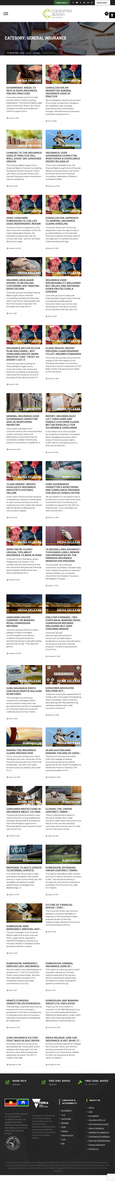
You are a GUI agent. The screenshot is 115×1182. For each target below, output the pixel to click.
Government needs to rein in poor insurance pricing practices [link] (21, 90)
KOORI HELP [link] (20, 1081)
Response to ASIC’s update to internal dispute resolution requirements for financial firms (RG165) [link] (24, 868)
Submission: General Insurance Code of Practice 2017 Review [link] (59, 964)
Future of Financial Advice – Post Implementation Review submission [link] (61, 905)
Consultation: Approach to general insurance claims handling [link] (62, 221)
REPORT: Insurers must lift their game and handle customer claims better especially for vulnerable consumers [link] (62, 422)
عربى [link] (63, 1115)
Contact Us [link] (93, 1149)
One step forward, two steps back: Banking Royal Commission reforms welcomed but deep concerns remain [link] (63, 623)
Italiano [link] (64, 1131)
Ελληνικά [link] (65, 1123)
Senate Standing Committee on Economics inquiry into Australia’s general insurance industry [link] (23, 1001)
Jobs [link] (90, 1112)
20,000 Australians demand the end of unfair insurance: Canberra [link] (63, 751)
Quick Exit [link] (102, 2)
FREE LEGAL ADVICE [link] (96, 1081)
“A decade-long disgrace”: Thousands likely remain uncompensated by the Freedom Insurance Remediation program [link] (63, 555)
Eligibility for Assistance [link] (98, 1132)
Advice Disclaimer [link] (96, 1128)
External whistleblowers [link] (99, 1141)
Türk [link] (63, 1139)
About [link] (91, 1108)
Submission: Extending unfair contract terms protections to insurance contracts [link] (63, 868)
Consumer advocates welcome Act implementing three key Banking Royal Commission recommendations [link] (63, 689)
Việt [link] (63, 1143)
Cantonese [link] (66, 1119)
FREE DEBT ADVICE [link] (59, 1081)
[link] (112, 15)
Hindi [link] (63, 1127)
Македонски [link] (67, 1135)
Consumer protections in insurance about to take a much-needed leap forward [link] (23, 810)
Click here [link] (16, 1084)
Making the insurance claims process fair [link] (21, 751)
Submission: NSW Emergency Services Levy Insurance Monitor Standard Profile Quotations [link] (23, 927)
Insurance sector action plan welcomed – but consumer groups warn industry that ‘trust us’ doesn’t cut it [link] (23, 354)
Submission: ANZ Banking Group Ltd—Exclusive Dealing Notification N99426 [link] (62, 1001)
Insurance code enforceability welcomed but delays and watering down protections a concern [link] (63, 286)
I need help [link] (61, 2)
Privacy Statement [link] (96, 1145)
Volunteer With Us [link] (96, 1120)
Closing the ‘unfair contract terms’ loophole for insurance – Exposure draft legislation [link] (63, 810)
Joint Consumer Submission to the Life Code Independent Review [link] (23, 221)
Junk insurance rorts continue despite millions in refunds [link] (24, 691)
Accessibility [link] (66, 1110)
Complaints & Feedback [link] (99, 1136)
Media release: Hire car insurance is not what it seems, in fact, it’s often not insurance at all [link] (62, 1038)
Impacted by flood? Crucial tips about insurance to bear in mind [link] (24, 552)
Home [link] (22, 53)
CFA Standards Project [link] (98, 1124)
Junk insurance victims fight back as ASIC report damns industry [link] (23, 1038)
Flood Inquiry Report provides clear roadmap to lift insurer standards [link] (63, 351)
